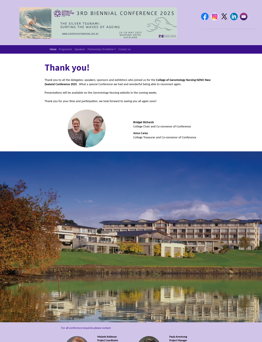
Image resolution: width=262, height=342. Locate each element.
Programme (65, 49)
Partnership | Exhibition (101, 49)
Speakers (79, 49)
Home (53, 49)
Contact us (124, 49)
